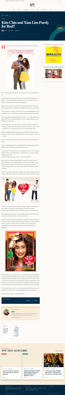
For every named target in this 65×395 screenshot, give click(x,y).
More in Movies (58, 350)
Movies (6, 15)
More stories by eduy (16, 317)
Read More (4, 377)
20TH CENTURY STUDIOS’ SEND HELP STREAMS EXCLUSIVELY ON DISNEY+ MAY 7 (32, 373)
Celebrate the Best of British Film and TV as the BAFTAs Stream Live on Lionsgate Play (53, 372)
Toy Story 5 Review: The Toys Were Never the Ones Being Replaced (11, 372)
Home (3, 15)
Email (36, 300)
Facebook (28, 300)
